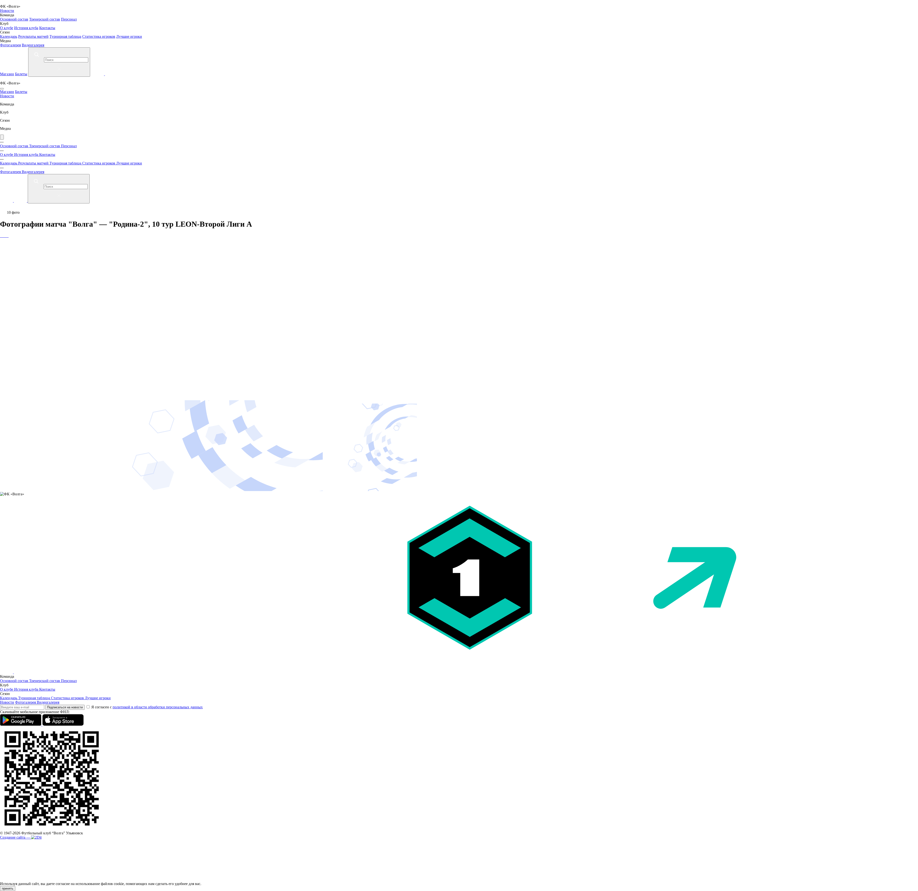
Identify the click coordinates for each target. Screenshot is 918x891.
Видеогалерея (33, 45)
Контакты (47, 28)
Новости (7, 11)
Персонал (69, 19)
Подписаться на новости (65, 707)
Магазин (7, 74)
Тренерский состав (44, 19)
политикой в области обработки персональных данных (158, 707)
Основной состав (14, 19)
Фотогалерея (10, 45)
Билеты (21, 74)
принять (7, 888)
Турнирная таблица (65, 36)
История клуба (26, 28)
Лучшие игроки (129, 36)
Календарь (8, 36)
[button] (459, 250)
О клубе (6, 28)
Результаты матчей (33, 36)
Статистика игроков (98, 36)
